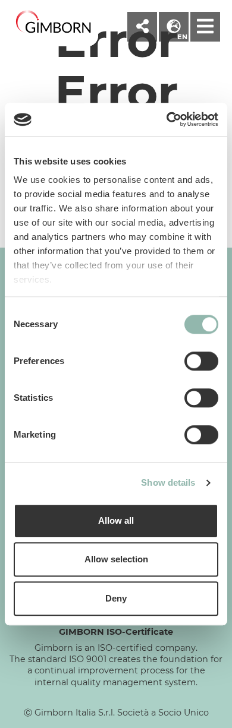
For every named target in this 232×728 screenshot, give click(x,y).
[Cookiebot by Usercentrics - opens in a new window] (166, 119)
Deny (116, 598)
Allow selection (116, 559)
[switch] (201, 361)
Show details (168, 482)
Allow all (116, 520)
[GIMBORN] (53, 22)
